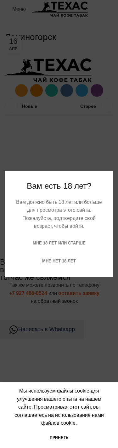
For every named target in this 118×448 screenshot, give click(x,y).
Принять (59, 437)
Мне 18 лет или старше (59, 243)
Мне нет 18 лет (59, 261)
